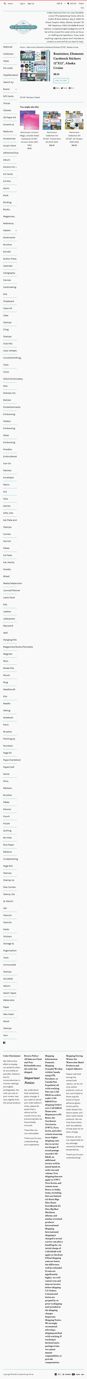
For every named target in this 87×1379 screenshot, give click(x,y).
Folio (5, 498)
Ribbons (7, 852)
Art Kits (7, 181)
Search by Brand (10, 86)
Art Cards (8, 174)
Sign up (30, 3)
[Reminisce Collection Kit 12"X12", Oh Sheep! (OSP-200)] (74, 120)
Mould (6, 675)
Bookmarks (9, 237)
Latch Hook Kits (9, 601)
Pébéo (6, 802)
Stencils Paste (7, 926)
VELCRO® (8, 978)
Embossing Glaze (9, 432)
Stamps (7, 873)
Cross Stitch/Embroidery (10, 375)
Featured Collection (8, 50)
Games (7, 506)
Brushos (7, 244)
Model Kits (8, 668)
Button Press (10, 258)
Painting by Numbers (9, 742)
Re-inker (7, 837)
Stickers (7, 936)
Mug (5, 682)
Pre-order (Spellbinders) (10, 71)
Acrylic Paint (9, 145)
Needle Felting (6, 707)
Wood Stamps (7, 1025)
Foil (5, 491)
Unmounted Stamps (9, 968)
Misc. (6, 661)
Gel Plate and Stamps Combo (10, 527)
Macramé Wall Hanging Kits (10, 632)
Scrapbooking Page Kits (10, 862)
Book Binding (7, 199)
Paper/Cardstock (10, 760)
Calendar (8, 266)
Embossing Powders (9, 446)
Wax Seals (8, 1014)
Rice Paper (8, 844)
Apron (6, 188)
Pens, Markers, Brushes (7, 788)
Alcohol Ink (10, 167)
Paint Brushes (7, 728)
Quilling (7, 830)
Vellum (6, 986)
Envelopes (8, 477)
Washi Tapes (9, 993)
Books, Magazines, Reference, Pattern (10, 220)
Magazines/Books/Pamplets (10, 647)
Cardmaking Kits (9, 291)
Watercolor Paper (9, 1003)
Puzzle (6, 823)
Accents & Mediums (8, 128)
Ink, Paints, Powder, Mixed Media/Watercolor (10, 573)
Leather (7, 611)
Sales (6, 61)
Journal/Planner (10, 590)
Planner (7, 809)
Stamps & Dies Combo (9, 884)
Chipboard (8, 301)
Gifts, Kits (8, 513)
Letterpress (9, 618)
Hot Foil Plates (7, 545)
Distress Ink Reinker (9, 396)
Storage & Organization (10, 947)
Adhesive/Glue (10, 152)
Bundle (7, 251)
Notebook (8, 717)
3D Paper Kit (9, 117)
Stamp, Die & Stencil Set (9, 901)
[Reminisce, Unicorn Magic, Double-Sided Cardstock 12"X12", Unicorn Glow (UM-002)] (29, 120)
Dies (5, 386)
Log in (22, 3)
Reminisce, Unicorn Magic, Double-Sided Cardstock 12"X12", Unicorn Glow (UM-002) (29, 138)
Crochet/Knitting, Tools (10, 361)
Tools (6, 957)
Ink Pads (7, 555)
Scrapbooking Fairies (25, 1374)
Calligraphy (9, 273)
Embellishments (10, 407)
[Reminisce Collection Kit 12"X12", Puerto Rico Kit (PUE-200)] (52, 120)
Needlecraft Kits (9, 693)
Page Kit (7, 752)
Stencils (7, 915)
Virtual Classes (7, 107)
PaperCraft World (8, 770)
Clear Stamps (7, 319)
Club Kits (8, 343)
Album (6, 160)
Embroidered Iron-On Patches (10, 463)
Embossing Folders (9, 418)
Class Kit (7, 308)
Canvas (7, 280)
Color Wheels (10, 350)
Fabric (6, 484)
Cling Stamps (7, 333)
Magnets (7, 654)
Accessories (9, 138)
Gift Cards (8, 96)
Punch (6, 816)
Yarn (5, 1035)
